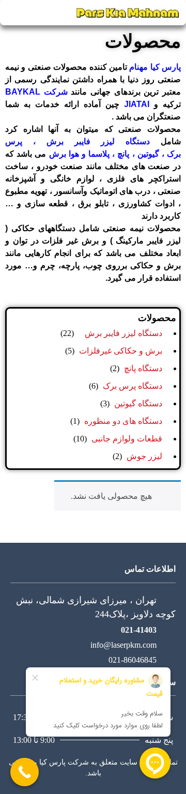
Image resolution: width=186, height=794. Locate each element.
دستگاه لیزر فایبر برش (98, 141)
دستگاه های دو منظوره (123, 421)
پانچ (122, 153)
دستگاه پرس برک (132, 385)
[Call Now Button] (24, 772)
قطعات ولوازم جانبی (126, 438)
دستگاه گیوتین (138, 403)
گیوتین (147, 153)
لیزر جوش (144, 456)
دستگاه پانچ (143, 368)
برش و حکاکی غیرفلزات (120, 350)
